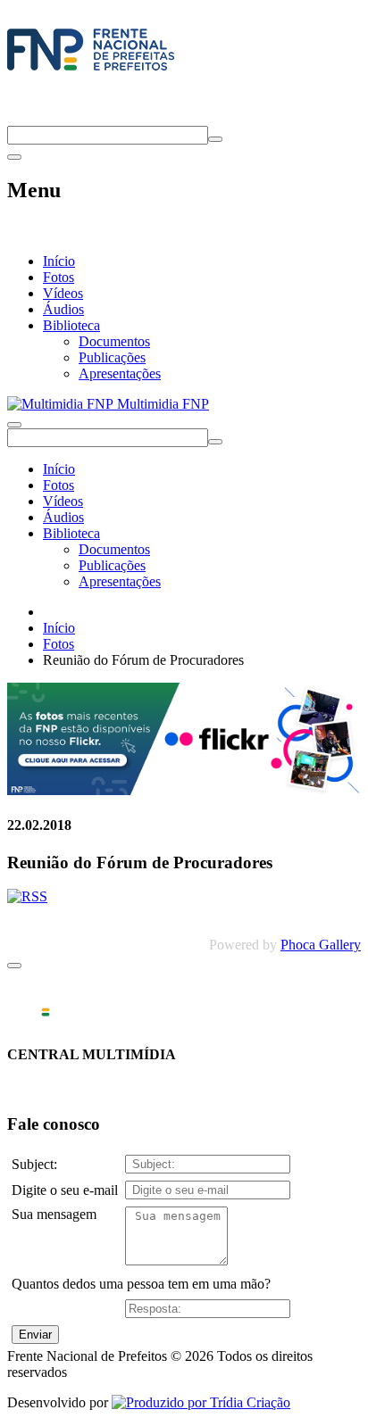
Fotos (58, 277)
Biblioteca (71, 325)
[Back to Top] (14, 965)
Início (59, 261)
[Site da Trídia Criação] (201, 1402)
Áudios (63, 309)
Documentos (114, 341)
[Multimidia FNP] (90, 70)
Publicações (112, 357)
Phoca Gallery (320, 944)
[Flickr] (184, 790)
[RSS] (27, 896)
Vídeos (63, 293)
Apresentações (120, 373)
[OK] (215, 139)
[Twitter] (14, 117)
